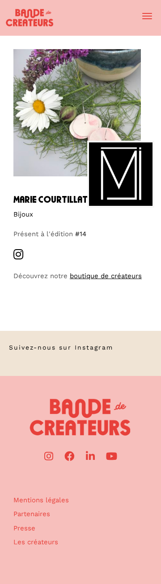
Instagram (94, 347)
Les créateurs (35, 542)
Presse (24, 528)
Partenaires (31, 514)
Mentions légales (41, 500)
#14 (80, 234)
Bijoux (23, 214)
